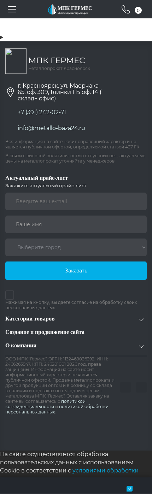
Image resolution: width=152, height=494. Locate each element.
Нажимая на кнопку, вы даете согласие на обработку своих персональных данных (71, 305)
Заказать (76, 270)
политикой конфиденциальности (45, 404)
